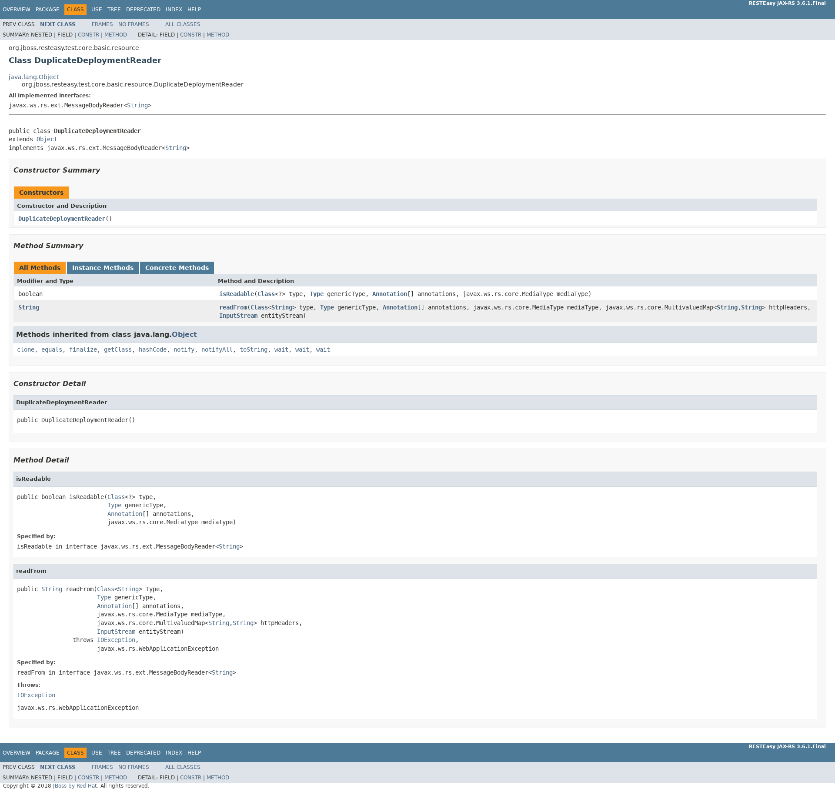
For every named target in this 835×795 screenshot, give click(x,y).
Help (194, 10)
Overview (16, 10)
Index (174, 10)
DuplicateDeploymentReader (61, 218)
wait (281, 349)
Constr (88, 35)
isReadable (236, 293)
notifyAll (217, 349)
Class (266, 293)
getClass (118, 349)
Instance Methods (103, 267)
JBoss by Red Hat (75, 786)
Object (47, 139)
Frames (102, 24)
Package (48, 10)
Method (115, 35)
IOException (116, 639)
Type (317, 293)
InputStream (238, 315)
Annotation (389, 293)
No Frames (133, 24)
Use (96, 10)
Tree (114, 10)
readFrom (233, 307)
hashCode (153, 349)
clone (25, 349)
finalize (83, 349)
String (137, 105)
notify (184, 349)
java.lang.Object (34, 76)
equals (51, 349)
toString (253, 349)
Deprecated (143, 10)
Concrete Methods (177, 267)
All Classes (182, 24)
